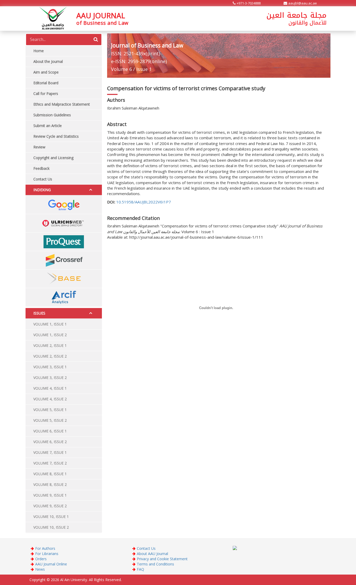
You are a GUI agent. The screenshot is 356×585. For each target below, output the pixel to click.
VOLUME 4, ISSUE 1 (50, 388)
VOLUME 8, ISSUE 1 (50, 473)
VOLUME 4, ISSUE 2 (50, 398)
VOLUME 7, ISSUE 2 (50, 463)
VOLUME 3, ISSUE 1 (50, 366)
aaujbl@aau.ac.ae (302, 3)
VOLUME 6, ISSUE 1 (50, 431)
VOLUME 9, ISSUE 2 (50, 505)
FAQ (140, 569)
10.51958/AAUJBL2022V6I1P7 (143, 201)
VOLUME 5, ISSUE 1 (50, 409)
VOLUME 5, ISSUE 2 (50, 420)
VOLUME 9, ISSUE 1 (50, 495)
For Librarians (46, 553)
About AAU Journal (152, 553)
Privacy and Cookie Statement (162, 558)
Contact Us (146, 548)
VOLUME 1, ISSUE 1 (50, 324)
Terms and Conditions (155, 564)
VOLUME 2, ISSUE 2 (50, 356)
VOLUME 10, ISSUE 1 (51, 516)
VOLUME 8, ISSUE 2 (50, 484)
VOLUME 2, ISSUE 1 (50, 345)
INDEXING (42, 189)
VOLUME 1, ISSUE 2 (50, 334)
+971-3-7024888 (249, 3)
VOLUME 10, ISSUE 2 (51, 527)
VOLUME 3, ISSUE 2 (50, 377)
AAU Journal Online (51, 564)
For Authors (45, 548)
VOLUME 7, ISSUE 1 (50, 452)
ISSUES (39, 313)
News (40, 569)
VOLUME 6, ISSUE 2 (50, 441)
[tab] (64, 190)
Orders (41, 558)
